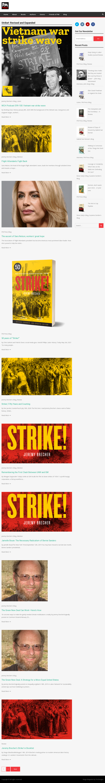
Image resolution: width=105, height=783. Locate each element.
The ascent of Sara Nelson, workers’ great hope (23, 236)
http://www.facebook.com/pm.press (93, 24)
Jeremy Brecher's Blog (9, 101)
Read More (5, 117)
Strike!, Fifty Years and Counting (16, 404)
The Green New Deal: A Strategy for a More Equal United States (30, 680)
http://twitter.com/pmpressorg (77, 24)
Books (23, 14)
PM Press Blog (6, 232)
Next (15, 769)
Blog (65, 14)
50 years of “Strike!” (10, 338)
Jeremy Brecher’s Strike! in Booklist (18, 748)
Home (6, 14)
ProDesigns (99, 779)
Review (19, 400)
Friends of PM (54, 14)
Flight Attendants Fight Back (14, 161)
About (14, 14)
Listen (19, 101)
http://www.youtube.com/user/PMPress (88, 24)
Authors (33, 14)
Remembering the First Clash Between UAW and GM (25, 472)
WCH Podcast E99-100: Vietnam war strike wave (24, 105)
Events (42, 14)
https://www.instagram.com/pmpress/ (82, 24)
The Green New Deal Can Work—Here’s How (21, 610)
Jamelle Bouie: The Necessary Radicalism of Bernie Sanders (29, 540)
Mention (20, 157)
